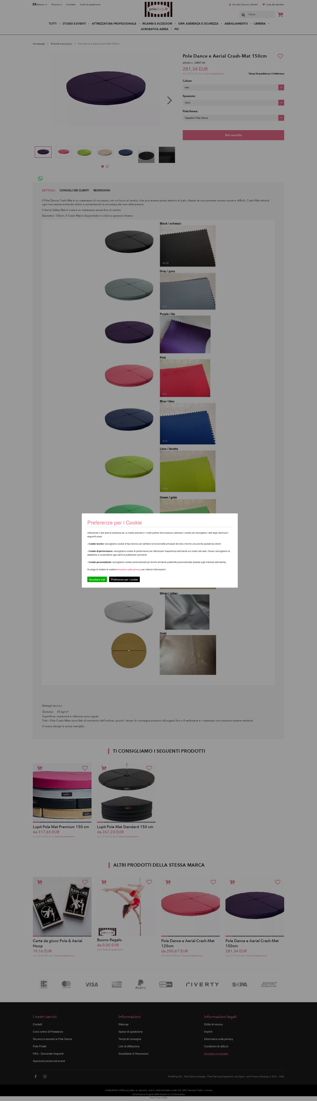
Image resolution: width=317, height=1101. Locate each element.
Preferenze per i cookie (124, 579)
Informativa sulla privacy (128, 569)
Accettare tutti (97, 579)
